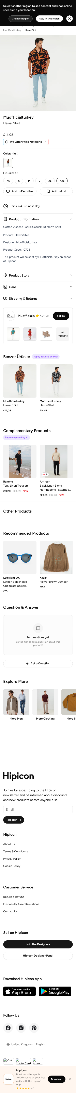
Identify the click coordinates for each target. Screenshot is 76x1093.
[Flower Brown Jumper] (56, 557)
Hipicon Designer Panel (38, 955)
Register (11, 820)
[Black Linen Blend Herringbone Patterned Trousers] (56, 461)
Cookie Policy (11, 866)
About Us (9, 844)
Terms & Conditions (15, 851)
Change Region (20, 18)
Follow (61, 315)
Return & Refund (13, 897)
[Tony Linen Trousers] (19, 461)
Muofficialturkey (12, 30)
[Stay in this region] (69, 18)
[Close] (70, 1079)
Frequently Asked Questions (21, 904)
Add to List (59, 191)
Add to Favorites (22, 191)
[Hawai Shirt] (19, 381)
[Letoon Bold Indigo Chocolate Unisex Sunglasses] (19, 557)
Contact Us (10, 911)
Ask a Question (40, 663)
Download (56, 1079)
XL (49, 180)
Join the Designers (38, 944)
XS (8, 180)
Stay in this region (49, 18)
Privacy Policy (11, 858)
